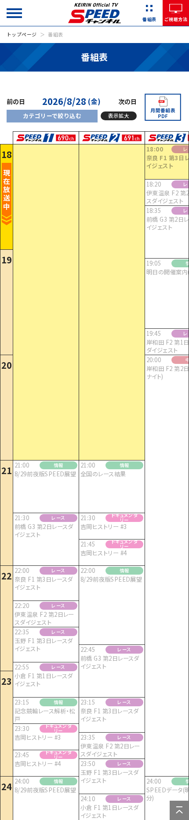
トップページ (22, 34)
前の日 (16, 101)
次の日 (127, 101)
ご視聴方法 (175, 19)
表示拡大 (118, 115)
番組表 (149, 19)
